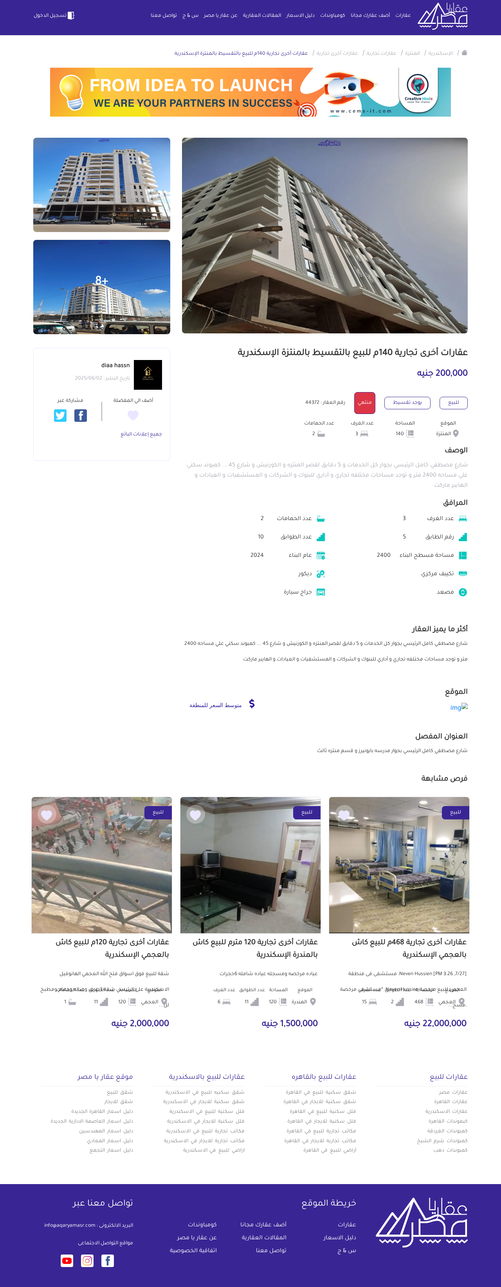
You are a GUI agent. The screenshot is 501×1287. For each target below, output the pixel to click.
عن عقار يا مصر (221, 16)
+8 (101, 282)
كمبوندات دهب (450, 1151)
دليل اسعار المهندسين (106, 1131)
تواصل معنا (164, 16)
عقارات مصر (453, 1093)
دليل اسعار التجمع (111, 1151)
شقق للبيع (120, 1093)
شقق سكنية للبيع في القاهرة (321, 1093)
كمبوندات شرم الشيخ (442, 1141)
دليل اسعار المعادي (110, 1141)
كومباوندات (332, 16)
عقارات (403, 16)
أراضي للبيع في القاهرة (329, 1151)
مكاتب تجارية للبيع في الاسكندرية (205, 1131)
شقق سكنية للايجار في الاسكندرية (204, 1102)
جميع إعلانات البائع (141, 434)
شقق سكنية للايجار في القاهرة (319, 1102)
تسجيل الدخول (50, 16)
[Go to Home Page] (464, 52)
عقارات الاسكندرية (446, 1112)
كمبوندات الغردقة (447, 1131)
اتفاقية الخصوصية (193, 1251)
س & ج (190, 16)
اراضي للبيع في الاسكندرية (214, 1151)
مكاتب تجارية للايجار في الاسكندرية (204, 1141)
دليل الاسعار (301, 16)
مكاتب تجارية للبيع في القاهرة (321, 1131)
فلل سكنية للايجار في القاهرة (321, 1122)
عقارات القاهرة (451, 1102)
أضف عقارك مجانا (370, 16)
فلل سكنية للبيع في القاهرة (323, 1112)
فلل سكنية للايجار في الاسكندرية (206, 1122)
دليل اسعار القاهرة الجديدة (102, 1112)
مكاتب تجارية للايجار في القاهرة (320, 1141)
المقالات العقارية (262, 16)
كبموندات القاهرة (448, 1122)
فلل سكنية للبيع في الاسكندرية (207, 1112)
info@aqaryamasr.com (70, 1226)
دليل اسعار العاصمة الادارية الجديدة (91, 1122)
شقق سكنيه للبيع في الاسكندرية (205, 1093)
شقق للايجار (119, 1102)
